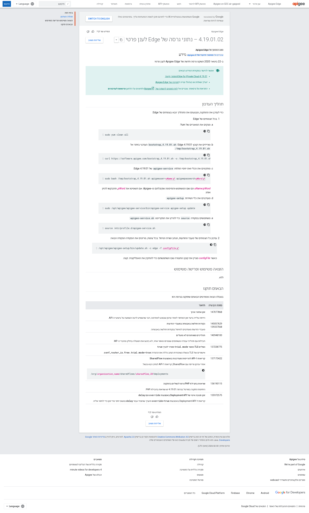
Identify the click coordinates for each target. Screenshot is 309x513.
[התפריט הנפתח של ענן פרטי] (248, 4)
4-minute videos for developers (86, 469)
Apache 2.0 (129, 437)
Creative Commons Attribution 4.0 (172, 437)
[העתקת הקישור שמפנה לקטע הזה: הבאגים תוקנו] (200, 289)
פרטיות (302, 506)
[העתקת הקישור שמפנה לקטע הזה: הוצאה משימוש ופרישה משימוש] (171, 269)
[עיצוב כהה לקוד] (205, 131)
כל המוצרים (189, 493)
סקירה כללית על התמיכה (191, 469)
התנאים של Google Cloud (253, 506)
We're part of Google (294, 464)
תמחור (114, 4)
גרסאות (128, 4)
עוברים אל (205, 55)
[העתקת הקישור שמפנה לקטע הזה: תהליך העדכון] (199, 104)
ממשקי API (163, 4)
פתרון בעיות (145, 4)
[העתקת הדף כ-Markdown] (121, 40)
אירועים (301, 469)
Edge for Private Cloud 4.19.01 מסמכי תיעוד (186, 76)
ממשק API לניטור (197, 4)
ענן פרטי (256, 4)
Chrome (250, 493)
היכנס (7, 4)
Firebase (235, 493)
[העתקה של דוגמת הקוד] (209, 131)
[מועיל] (92, 31)
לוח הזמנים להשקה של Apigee (161, 88)
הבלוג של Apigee (93, 475)
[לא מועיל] (88, 31)
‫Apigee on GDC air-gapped (226, 4)
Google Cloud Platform (213, 493)
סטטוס (200, 475)
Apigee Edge (274, 4)
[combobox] (55, 4)
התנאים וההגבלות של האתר (282, 506)
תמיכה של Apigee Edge (167, 82)
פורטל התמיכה (196, 480)
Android (265, 493)
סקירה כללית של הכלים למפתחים (85, 464)
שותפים (301, 475)
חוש (179, 4)
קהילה (100, 4)
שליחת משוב (94, 40)
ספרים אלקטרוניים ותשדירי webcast (287, 480)
